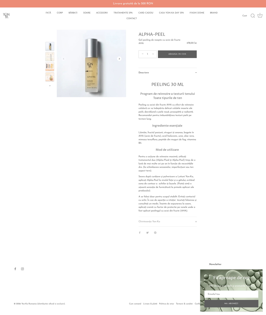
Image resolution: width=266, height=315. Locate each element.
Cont (244, 16)
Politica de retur (166, 304)
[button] (63, 59)
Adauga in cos (177, 54)
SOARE (86, 13)
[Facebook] (15, 268)
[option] (49, 47)
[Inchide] (259, 273)
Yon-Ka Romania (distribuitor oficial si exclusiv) (43, 304)
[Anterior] (50, 38)
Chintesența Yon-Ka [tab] (149, 221)
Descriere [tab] (144, 72)
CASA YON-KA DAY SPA (171, 13)
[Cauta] (253, 16)
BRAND (214, 13)
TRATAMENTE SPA (123, 13)
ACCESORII (102, 13)
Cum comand (135, 304)
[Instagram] (22, 268)
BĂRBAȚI (73, 13)
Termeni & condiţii (184, 304)
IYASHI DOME (197, 13)
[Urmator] (50, 86)
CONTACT (131, 19)
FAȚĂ (48, 13)
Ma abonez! (231, 303)
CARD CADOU (145, 13)
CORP (60, 13)
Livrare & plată (150, 304)
